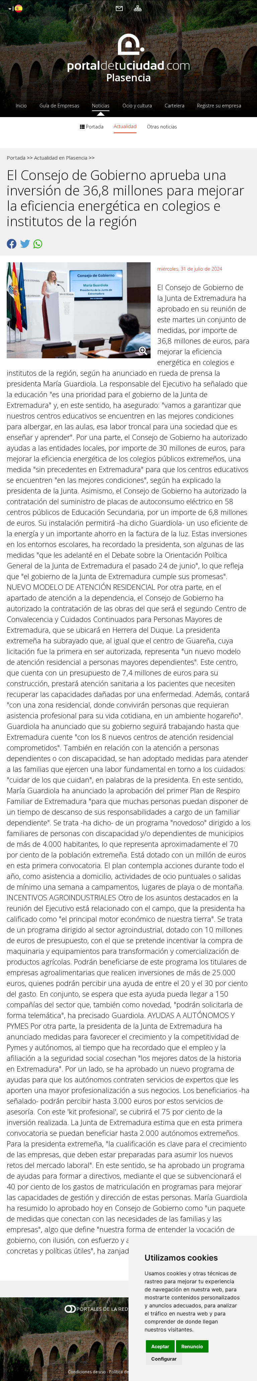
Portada (94, 126)
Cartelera (174, 105)
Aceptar (160, 1346)
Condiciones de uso (87, 1372)
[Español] (14, 9)
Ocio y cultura (137, 105)
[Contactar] (119, 8)
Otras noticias (162, 126)
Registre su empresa (219, 105)
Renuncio (192, 1346)
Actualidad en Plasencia (60, 157)
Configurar (164, 1359)
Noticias (100, 105)
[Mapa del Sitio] (138, 8)
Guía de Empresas (59, 105)
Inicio (21, 105)
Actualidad (125, 126)
